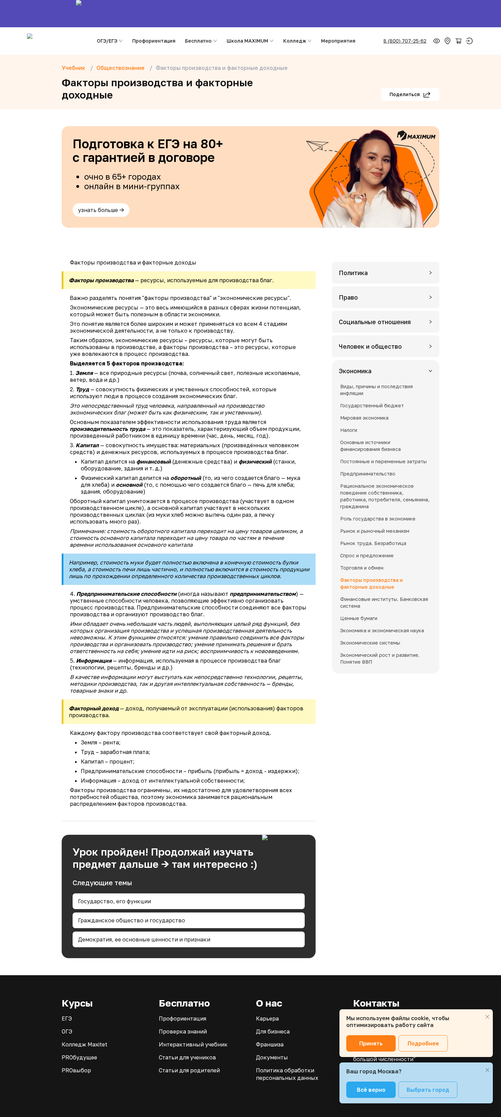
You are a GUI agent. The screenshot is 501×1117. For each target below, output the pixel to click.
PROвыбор (76, 1070)
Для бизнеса (273, 1031)
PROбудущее (79, 1057)
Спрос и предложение (367, 555)
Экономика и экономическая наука (382, 630)
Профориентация (154, 41)
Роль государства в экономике (377, 519)
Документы (272, 1057)
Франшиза (270, 1044)
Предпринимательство (367, 474)
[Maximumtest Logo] (56, 40)
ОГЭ (67, 1031)
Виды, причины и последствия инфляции (376, 389)
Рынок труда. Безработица (373, 543)
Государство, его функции (114, 901)
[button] (385, 273)
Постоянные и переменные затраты (383, 461)
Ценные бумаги (358, 618)
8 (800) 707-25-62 (404, 41)
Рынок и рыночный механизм (374, 531)
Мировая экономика (364, 418)
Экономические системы (370, 643)
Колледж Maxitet (84, 1044)
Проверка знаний (183, 1031)
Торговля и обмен (361, 568)
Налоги (348, 430)
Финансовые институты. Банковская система (384, 602)
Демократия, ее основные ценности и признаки (144, 939)
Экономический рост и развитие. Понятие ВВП (380, 658)
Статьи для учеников (187, 1057)
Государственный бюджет (372, 405)
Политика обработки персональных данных (287, 1074)
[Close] (487, 1016)
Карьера (267, 1018)
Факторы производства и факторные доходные (371, 583)
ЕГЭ (67, 1018)
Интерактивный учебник (193, 1044)
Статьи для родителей (189, 1070)
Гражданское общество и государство (131, 920)
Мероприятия (338, 41)
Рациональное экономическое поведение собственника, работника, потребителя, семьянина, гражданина (384, 496)
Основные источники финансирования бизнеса (370, 445)
